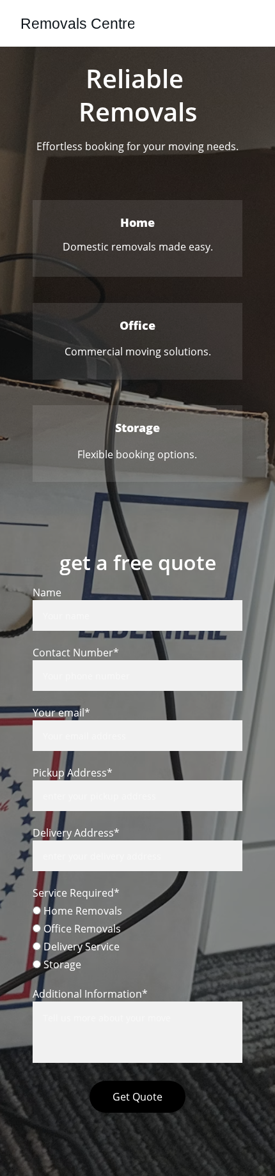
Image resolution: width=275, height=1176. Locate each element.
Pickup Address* (73, 773)
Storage (61, 964)
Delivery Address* (76, 833)
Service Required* (76, 893)
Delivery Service (80, 947)
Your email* (61, 713)
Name (47, 592)
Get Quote (137, 1097)
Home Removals (81, 911)
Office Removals (81, 929)
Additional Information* (90, 994)
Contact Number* (76, 653)
